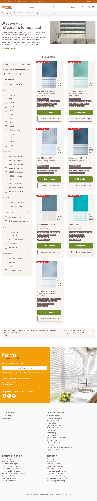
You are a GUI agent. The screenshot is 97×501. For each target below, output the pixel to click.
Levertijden (51, 445)
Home (3, 18)
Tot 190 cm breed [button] (16, 192)
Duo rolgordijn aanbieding (56, 481)
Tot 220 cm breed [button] (16, 184)
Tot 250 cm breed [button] (16, 160)
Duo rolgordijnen (25, 13)
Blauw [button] (12, 126)
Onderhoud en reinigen (10, 464)
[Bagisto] (8, 7)
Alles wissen (26, 64)
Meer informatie (9, 48)
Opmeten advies (41, 13)
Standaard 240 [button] (15, 270)
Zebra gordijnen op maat (55, 466)
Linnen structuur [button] (16, 240)
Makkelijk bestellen (53, 428)
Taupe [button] (12, 134)
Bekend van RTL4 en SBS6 (11, 478)
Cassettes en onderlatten (11, 466)
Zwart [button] (12, 110)
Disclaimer (59, 494)
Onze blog (50, 459)
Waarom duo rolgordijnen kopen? (13, 473)
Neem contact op (53, 416)
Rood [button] (11, 142)
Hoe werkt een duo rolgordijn (57, 478)
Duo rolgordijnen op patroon (12, 471)
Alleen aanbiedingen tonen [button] (17, 74)
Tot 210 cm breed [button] (16, 188)
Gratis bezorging (52, 433)
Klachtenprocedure (53, 442)
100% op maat (51, 461)
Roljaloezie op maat (53, 464)
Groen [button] (12, 114)
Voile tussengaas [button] (16, 217)
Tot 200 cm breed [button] (16, 180)
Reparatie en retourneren (56, 450)
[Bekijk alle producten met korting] (72, 32)
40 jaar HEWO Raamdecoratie (12, 468)
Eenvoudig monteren (9, 461)
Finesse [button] (12, 262)
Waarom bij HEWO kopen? (10, 476)
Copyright (68, 494)
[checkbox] (5, 74)
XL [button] (10, 266)
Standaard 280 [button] (15, 258)
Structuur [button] (13, 232)
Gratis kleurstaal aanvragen (49, 119)
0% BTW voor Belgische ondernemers (60, 447)
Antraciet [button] (13, 138)
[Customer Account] (83, 7)
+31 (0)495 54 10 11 (25, 368)
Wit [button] (11, 99)
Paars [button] (11, 122)
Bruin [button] (12, 106)
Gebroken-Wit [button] (14, 130)
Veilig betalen (51, 430)
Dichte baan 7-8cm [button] (16, 202)
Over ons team (52, 423)
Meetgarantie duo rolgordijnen (57, 438)
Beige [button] (12, 95)
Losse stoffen (6, 418)
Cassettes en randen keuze (56, 471)
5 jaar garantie (52, 435)
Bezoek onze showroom (55, 418)
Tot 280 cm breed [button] (16, 172)
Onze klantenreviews (9, 481)
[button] (89, 7)
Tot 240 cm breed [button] (16, 156)
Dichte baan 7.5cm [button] (16, 206)
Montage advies (55, 13)
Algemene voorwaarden (47, 494)
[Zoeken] (53, 7)
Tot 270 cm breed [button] (16, 168)
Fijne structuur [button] (15, 236)
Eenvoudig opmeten (9, 459)
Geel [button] (11, 118)
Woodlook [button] (13, 248)
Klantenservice (91, 1)
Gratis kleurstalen (53, 420)
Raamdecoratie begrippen (56, 473)
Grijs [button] (12, 103)
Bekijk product (49, 112)
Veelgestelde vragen (54, 425)
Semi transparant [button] (16, 84)
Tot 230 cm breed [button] (16, 176)
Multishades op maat (54, 468)
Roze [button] (11, 146)
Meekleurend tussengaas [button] (19, 221)
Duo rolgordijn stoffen (9, 13)
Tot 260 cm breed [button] (16, 164)
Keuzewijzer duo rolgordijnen (57, 476)
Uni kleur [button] (13, 244)
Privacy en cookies (32, 494)
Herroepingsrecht (53, 440)
